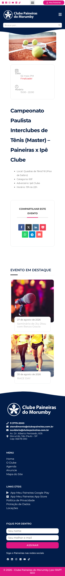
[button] (32, 2)
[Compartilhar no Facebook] (21, 227)
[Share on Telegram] (32, 234)
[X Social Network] (28, 227)
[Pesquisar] (59, 25)
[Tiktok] (28, 559)
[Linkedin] (35, 227)
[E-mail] (39, 234)
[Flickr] (20, 559)
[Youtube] (24, 559)
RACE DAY (24, 378)
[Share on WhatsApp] (25, 234)
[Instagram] (16, 559)
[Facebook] (7, 559)
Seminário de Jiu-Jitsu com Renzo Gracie (31, 325)
